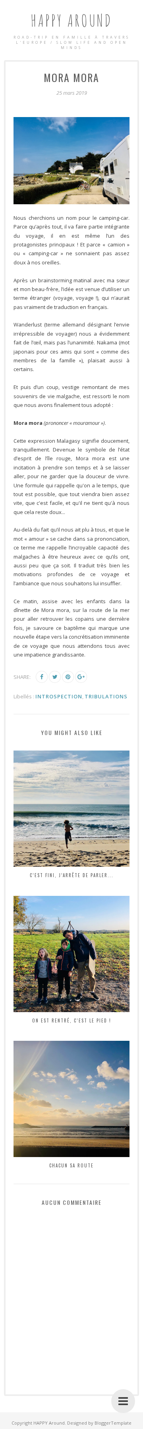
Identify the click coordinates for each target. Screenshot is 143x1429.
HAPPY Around (71, 20)
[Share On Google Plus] (81, 676)
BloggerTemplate (113, 1423)
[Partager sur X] (54, 676)
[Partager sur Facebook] (41, 676)
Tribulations (106, 696)
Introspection (58, 696)
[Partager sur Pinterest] (67, 676)
